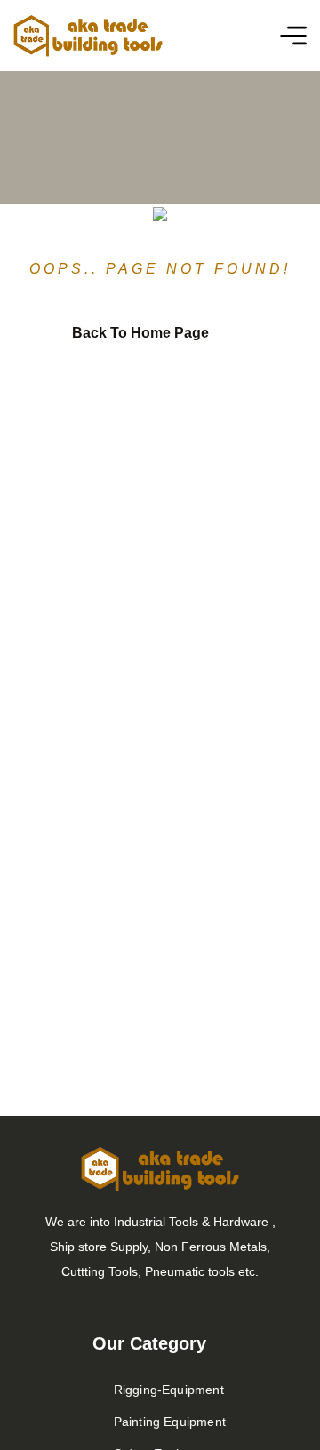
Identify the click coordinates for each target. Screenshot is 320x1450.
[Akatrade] (88, 36)
